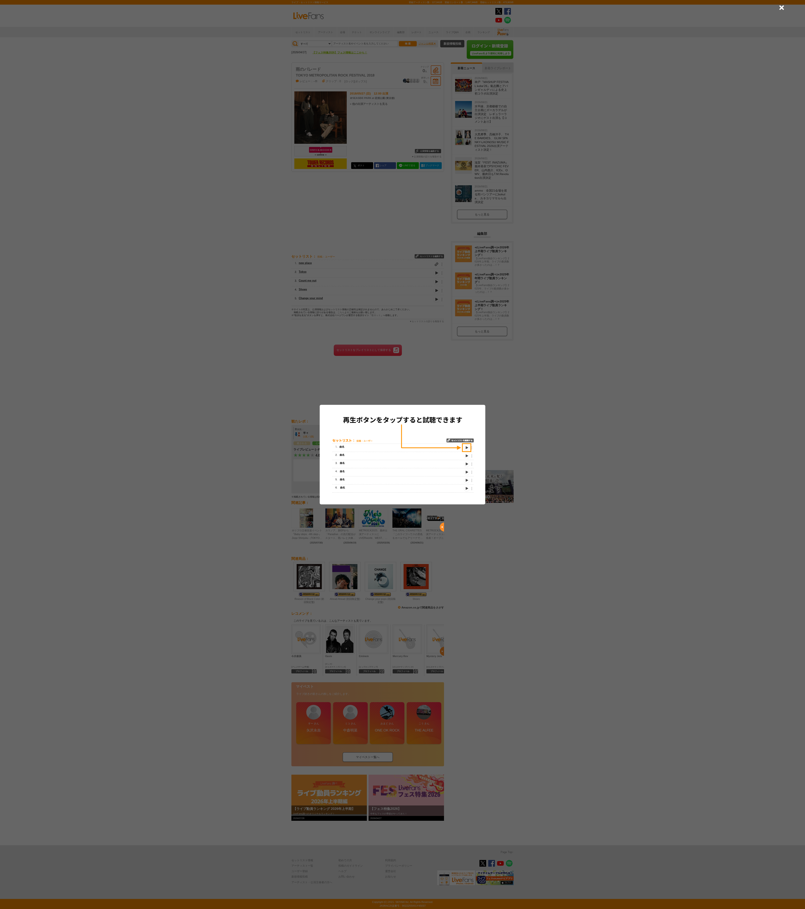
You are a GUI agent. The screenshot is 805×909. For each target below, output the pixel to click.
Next (442, 527)
